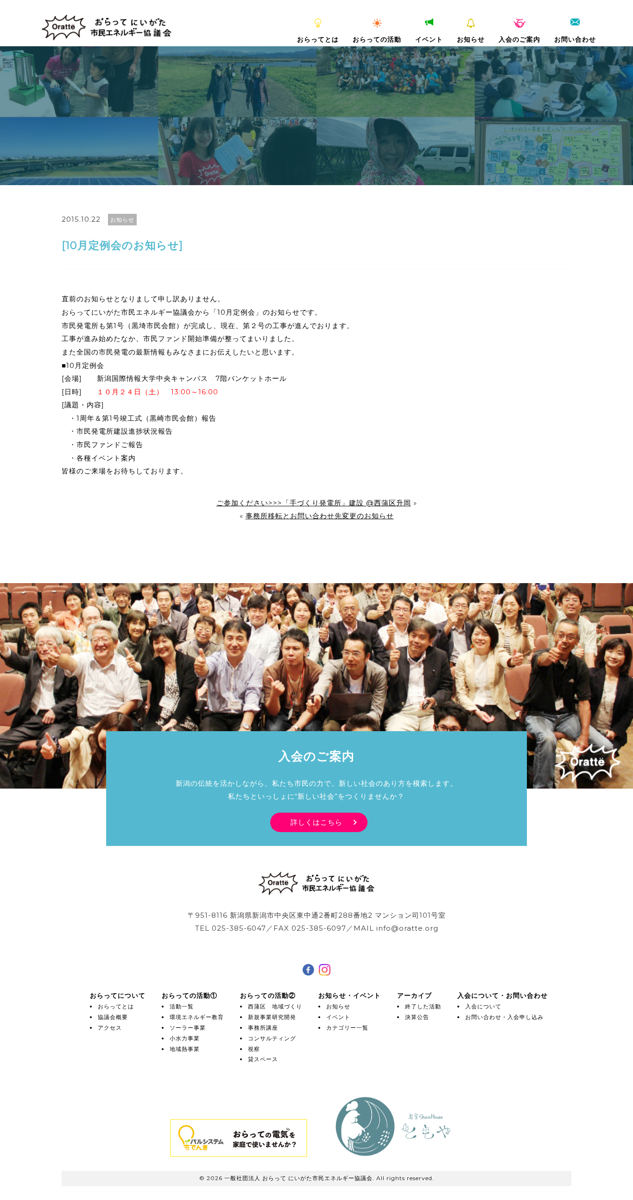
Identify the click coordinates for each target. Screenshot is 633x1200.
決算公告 (417, 1016)
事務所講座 (263, 1027)
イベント (429, 39)
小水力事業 (185, 1038)
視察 (254, 1048)
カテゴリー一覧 (347, 1027)
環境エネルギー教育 (197, 1016)
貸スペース (263, 1059)
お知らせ (471, 39)
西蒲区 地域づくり (275, 1006)
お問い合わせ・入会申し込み (504, 1016)
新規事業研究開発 (272, 1016)
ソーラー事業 (188, 1027)
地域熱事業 (185, 1048)
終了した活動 (423, 1006)
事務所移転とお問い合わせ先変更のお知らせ (320, 515)
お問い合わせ (575, 39)
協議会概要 (113, 1016)
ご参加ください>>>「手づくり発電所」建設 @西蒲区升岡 (313, 502)
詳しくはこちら (316, 822)
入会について (483, 1006)
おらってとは (318, 39)
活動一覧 (182, 1006)
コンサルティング (272, 1038)
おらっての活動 (377, 39)
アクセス (110, 1027)
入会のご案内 (519, 39)
